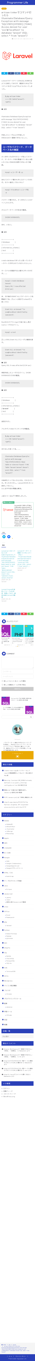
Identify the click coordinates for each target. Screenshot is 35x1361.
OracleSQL (10, 958)
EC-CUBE (7, 853)
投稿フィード (8, 1091)
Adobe (6, 821)
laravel (4, 8)
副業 (5, 1003)
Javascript (8, 894)
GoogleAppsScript (12, 866)
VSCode (9, 1015)
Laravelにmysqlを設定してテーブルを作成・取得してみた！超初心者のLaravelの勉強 (8, 593)
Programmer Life (17, 2)
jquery (8, 897)
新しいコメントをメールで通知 (15, 681)
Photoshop (10, 833)
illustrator (10, 829)
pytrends (9, 938)
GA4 (7, 861)
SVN (5, 968)
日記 (5, 1020)
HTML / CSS (8, 873)
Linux (6, 907)
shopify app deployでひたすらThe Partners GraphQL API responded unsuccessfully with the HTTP (16, 804)
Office (6, 911)
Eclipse (9, 889)
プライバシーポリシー (20, 1356)
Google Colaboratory (13, 863)
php (5, 922)
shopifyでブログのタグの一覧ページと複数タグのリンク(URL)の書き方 (18, 1061)
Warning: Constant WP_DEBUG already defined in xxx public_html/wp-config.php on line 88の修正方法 (18, 782)
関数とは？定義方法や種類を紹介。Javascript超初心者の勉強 (16, 791)
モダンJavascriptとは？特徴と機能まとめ (18, 797)
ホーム (10, 1356)
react (8, 900)
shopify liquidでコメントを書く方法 (16, 1074)
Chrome (9, 994)
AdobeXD (9, 824)
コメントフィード (9, 1094)
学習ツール (8, 1012)
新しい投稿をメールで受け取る (15, 685)
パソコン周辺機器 (10, 986)
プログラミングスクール (12, 999)
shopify (7, 948)
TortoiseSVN (10, 971)
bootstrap (10, 876)
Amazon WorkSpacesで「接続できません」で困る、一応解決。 (18, 1050)
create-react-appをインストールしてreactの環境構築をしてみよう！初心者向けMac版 (18, 773)
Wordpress (8, 981)
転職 (5, 1025)
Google (7, 858)
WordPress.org (9, 1097)
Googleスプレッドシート (14, 868)
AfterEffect (10, 826)
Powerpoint (10, 917)
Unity (6, 976)
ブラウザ (7, 991)
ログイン (6, 1088)
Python (7, 930)
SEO (5, 943)
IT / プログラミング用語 (12, 881)
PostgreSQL (10, 961)
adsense (9, 1007)
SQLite (9, 963)
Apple (6, 838)
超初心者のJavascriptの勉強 (16, 902)
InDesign (9, 831)
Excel (8, 915)
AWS (5, 843)
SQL (5, 953)
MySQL (8, 956)
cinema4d (7, 848)
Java (6, 886)
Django (8, 936)
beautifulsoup (11, 934)
